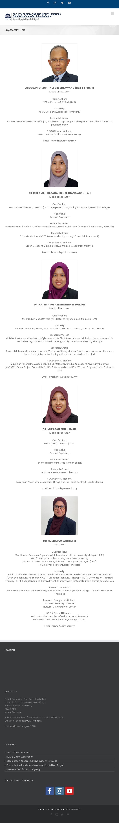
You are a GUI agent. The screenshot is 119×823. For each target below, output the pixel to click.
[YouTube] (69, 791)
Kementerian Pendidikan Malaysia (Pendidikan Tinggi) (35, 765)
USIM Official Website (18, 752)
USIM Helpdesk (34, 720)
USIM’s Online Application (20, 756)
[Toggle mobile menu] (112, 13)
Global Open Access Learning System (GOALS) (32, 761)
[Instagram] (59, 791)
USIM (57, 809)
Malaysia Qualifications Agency (23, 769)
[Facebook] (50, 791)
